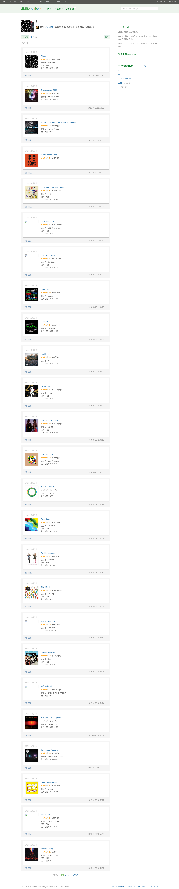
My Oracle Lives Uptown (51, 718)
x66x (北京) (49, 27)
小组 (40, 2)
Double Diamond (48, 553)
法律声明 (137, 887)
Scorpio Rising (47, 849)
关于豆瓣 (110, 887)
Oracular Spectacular (50, 420)
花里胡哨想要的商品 (126, 79)
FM (53, 2)
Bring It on (45, 289)
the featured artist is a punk (52, 187)
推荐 (107, 37)
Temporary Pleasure (49, 750)
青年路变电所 (46, 686)
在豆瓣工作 (120, 887)
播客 (28, 2)
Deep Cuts (45, 519)
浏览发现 (59, 9)
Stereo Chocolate (48, 652)
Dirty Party (45, 386)
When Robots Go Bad (50, 621)
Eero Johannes (47, 454)
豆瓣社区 (33, 9)
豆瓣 (3, 2)
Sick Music (45, 815)
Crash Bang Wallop (49, 782)
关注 (26, 37)
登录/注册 (172, 2)
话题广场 (70, 9)
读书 (9, 2)
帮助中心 (145, 887)
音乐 (22, 2)
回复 (30, 76)
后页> (75, 875)
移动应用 (154, 887)
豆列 (120, 83)
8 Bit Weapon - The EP (50, 155)
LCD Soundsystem (48, 221)
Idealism (44, 322)
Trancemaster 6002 (49, 90)
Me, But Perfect (47, 487)
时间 (58, 2)
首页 (49, 9)
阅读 (47, 2)
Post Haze (45, 354)
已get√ (120, 70)
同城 (34, 2)
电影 (15, 2)
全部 (24, 43)
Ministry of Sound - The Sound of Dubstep (58, 122)
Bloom (43, 56)
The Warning (46, 587)
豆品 (65, 2)
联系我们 (129, 887)
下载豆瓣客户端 (160, 2)
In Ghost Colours (48, 255)
